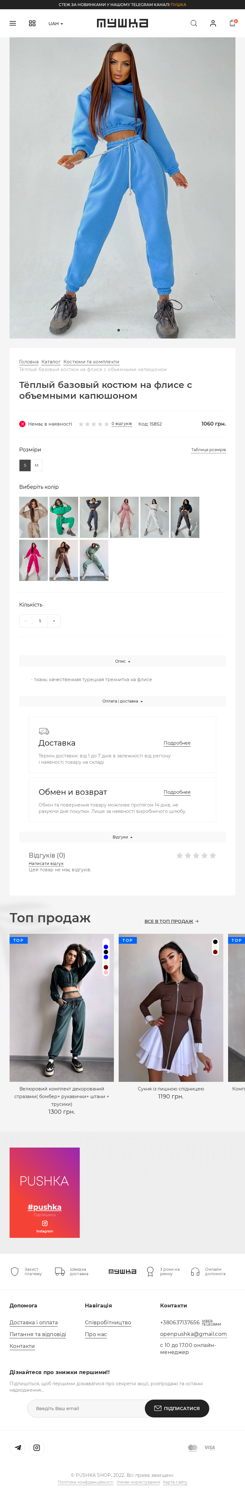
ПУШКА (178, 4)
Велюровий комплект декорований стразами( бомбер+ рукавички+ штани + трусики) (61, 1096)
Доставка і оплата (34, 1323)
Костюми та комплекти (91, 362)
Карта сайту (175, 1482)
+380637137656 (180, 1323)
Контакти (22, 1346)
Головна (29, 362)
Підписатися (182, 1408)
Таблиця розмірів (208, 449)
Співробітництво (108, 1323)
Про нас (96, 1334)
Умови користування (138, 1482)
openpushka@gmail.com (193, 1334)
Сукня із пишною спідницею (171, 1089)
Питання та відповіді (38, 1334)
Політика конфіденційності (86, 1482)
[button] (118, 330)
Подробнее (177, 743)
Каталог (51, 362)
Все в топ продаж (169, 921)
